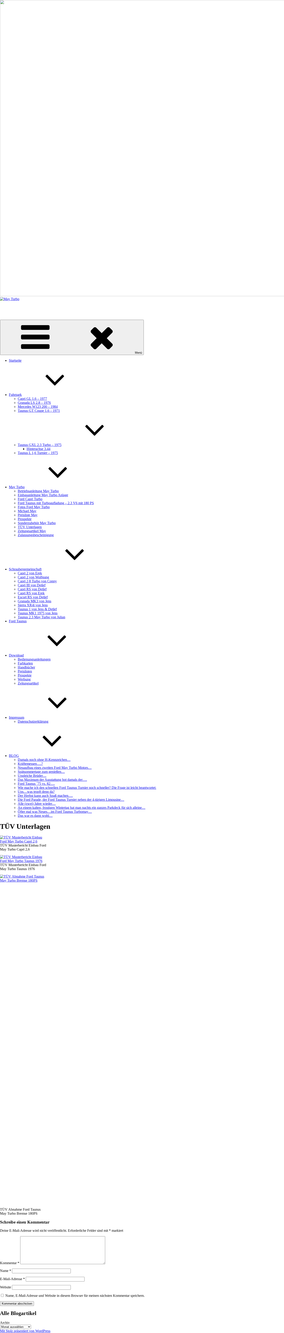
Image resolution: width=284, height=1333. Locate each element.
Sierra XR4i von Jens (33, 605)
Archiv (5, 1323)
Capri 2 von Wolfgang (33, 577)
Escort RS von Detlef (33, 597)
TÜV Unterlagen (30, 527)
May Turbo (8, 306)
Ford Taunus (18, 621)
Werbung (24, 679)
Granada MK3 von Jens (34, 601)
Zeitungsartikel (28, 683)
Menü (138, 352)
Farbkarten (25, 663)
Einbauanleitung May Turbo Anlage (43, 495)
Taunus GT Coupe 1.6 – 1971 (39, 411)
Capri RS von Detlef (32, 589)
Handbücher (26, 667)
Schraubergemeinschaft (25, 569)
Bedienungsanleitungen (34, 659)
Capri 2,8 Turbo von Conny (37, 581)
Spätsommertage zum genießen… (41, 772)
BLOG (14, 756)
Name (5, 1271)
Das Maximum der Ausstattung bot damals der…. (52, 780)
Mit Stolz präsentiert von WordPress (25, 1331)
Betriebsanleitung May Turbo (38, 491)
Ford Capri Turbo (30, 499)
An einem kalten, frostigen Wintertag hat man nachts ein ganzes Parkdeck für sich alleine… (81, 807)
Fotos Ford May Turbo (34, 507)
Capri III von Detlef (31, 585)
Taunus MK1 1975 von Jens (37, 613)
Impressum (16, 717)
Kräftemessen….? (30, 764)
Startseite (15, 360)
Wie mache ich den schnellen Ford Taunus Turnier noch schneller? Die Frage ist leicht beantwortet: (87, 787)
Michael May (27, 511)
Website (5, 1287)
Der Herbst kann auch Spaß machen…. (45, 795)
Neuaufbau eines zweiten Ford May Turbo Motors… (55, 768)
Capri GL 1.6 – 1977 (32, 399)
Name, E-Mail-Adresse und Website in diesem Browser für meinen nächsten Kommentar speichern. (75, 1295)
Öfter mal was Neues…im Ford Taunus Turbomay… (55, 811)
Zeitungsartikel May (32, 531)
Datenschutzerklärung (33, 721)
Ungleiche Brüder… (32, 776)
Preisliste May (27, 515)
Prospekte (25, 519)
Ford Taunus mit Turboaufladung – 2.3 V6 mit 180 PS (56, 503)
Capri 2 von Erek (30, 573)
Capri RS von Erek (31, 593)
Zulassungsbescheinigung (36, 535)
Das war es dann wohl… (35, 815)
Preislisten (25, 671)
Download (16, 655)
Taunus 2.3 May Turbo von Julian (41, 617)
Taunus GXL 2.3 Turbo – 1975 (39, 445)
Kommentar (9, 1263)
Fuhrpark (15, 395)
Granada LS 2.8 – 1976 (34, 403)
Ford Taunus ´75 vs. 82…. (36, 784)
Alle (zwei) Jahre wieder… (37, 803)
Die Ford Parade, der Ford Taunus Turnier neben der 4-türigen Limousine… (71, 799)
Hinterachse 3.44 (38, 449)
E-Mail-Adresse (12, 1279)
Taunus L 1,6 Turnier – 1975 (38, 453)
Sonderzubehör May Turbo (37, 523)
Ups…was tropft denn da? (36, 791)
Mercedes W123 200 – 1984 (38, 407)
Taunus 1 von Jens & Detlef (37, 609)
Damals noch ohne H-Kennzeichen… (44, 760)
